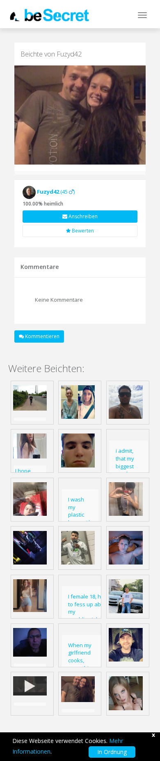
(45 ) (56, 191)
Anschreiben (82, 216)
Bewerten (82, 230)
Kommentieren (41, 336)
